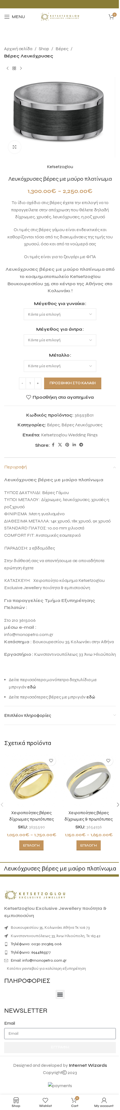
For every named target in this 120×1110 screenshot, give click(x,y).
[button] (60, 994)
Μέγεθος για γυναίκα (59, 303)
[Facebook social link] (53, 445)
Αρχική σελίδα (18, 48)
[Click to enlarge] (14, 147)
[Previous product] (7, 68)
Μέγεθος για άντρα (59, 329)
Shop (44, 48)
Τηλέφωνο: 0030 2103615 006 (36, 944)
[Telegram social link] (81, 445)
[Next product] (21, 68)
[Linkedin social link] (74, 445)
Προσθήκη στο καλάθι (73, 383)
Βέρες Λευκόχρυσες (28, 56)
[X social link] (60, 445)
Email (9, 1023)
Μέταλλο (59, 355)
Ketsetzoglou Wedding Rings (69, 434)
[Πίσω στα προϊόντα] (14, 68)
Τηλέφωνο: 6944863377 (31, 952)
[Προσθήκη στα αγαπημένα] (51, 761)
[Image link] (35, 894)
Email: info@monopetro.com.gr (39, 960)
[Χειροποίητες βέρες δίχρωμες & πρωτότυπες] (88, 780)
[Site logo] (60, 16)
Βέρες (62, 48)
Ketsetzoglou (60, 166)
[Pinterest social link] (67, 445)
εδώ (31, 687)
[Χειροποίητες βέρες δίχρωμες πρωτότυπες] (31, 780)
